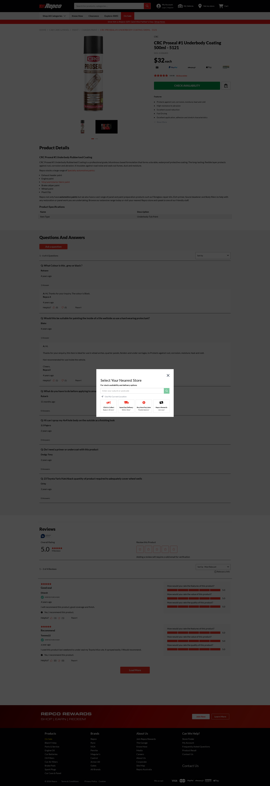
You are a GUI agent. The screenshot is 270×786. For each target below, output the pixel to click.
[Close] (168, 375)
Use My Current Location (116, 396)
